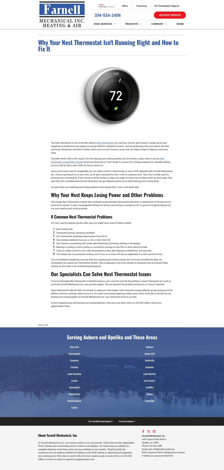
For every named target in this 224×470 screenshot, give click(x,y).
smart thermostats (105, 142)
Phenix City (74, 394)
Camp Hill (150, 353)
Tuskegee (149, 400)
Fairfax (74, 367)
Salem (149, 394)
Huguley (149, 367)
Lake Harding (74, 373)
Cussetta (74, 360)
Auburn (149, 346)
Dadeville (149, 360)
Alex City (74, 346)
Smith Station (74, 400)
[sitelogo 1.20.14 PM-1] (62, 2)
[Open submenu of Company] (167, 24)
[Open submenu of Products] (142, 24)
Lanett (74, 380)
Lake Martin (149, 373)
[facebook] (143, 431)
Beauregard (74, 353)
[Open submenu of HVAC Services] (116, 24)
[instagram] (154, 431)
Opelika (149, 387)
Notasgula (74, 387)
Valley (74, 407)
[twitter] (148, 431)
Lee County (149, 380)
